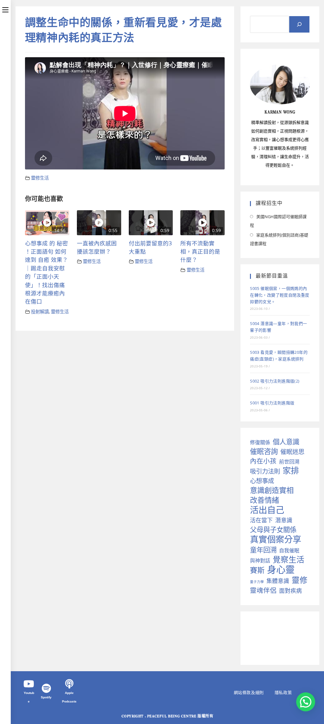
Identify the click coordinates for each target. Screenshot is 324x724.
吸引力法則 (265, 471)
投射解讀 (40, 312)
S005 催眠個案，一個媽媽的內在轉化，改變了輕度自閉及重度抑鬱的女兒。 (279, 294)
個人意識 (286, 441)
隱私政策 (283, 692)
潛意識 (283, 520)
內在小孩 (263, 461)
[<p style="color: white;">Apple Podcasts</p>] (69, 684)
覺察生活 (288, 559)
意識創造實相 (272, 490)
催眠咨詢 (264, 451)
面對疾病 (290, 590)
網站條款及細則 (249, 692)
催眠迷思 (292, 451)
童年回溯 (263, 549)
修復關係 (260, 442)
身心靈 (281, 569)
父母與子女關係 (273, 529)
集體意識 (277, 581)
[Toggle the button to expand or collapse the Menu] (5, 8)
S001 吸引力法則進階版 (272, 403)
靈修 (300, 580)
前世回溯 (289, 461)
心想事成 (262, 480)
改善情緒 (264, 500)
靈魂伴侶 (263, 590)
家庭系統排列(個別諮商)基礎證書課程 (279, 239)
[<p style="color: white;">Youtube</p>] (29, 684)
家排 (291, 470)
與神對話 (260, 560)
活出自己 (267, 510)
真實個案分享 (275, 539)
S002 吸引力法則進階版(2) (274, 381)
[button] (305, 701)
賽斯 (257, 570)
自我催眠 (289, 550)
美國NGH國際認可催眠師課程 (278, 221)
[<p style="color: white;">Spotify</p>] (46, 688)
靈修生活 (40, 178)
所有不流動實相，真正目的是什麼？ (200, 251)
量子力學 (257, 582)
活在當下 (261, 520)
